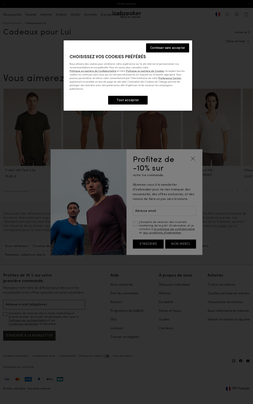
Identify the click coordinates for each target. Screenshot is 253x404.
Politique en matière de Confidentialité (93, 71)
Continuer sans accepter (167, 48)
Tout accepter (128, 100)
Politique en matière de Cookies (145, 71)
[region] (128, 75)
